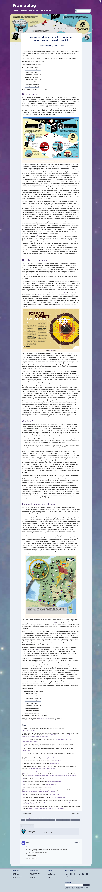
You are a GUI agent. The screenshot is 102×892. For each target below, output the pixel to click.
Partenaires (32, 877)
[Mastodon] (71, 874)
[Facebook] (67, 877)
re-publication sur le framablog (41, 58)
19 (37, 649)
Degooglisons (33, 819)
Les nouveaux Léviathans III (33, 77)
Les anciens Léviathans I (32, 84)
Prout (13, 879)
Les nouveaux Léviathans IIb (33, 74)
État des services (16, 877)
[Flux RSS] (67, 874)
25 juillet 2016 (77, 842)
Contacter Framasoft (17, 876)
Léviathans (53, 819)
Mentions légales (51, 876)
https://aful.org (58, 760)
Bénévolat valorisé (34, 876)
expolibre (51, 350)
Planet (69, 819)
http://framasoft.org (54, 763)
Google (43, 819)
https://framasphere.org (55, 794)
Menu (16, 10)
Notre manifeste (15, 874)
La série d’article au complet (31, 89)
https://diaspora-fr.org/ (59, 797)
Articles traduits (45, 10)
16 (46, 532)
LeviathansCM (58, 819)
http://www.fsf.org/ (26, 750)
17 (55, 622)
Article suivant (75, 813)
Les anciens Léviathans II (32, 87)
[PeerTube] (75, 874)
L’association (15, 873)
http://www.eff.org (30, 755)
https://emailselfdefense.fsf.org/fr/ (43, 771)
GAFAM (39, 819)
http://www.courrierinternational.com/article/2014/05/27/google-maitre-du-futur (46, 808)
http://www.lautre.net (51, 784)
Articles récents (39, 826)
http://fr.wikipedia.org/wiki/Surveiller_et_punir (33, 730)
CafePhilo (23, 819)
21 (77, 674)
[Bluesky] (83, 874)
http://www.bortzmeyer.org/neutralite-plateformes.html (42, 768)
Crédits (49, 879)
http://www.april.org (51, 757)
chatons (27, 819)
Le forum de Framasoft (35, 873)
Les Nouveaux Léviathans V (33, 82)
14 (36, 476)
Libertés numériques (51, 818)
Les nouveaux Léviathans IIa (33, 72)
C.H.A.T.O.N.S (70, 51)
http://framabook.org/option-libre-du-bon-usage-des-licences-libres (38, 745)
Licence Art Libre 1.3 (44, 718)
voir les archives (77, 888)
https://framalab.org (47, 787)
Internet (47, 819)
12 (28, 400)
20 (53, 672)
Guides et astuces (51, 874)
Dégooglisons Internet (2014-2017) (36, 818)
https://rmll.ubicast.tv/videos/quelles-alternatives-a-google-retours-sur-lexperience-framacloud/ (46, 849)
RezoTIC (78, 819)
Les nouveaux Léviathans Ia (33, 67)
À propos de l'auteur (27, 826)
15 (28, 478)
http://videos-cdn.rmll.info (31, 858)
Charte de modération (34, 879)
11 (75, 376)
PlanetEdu (73, 819)
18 (50, 647)
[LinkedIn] (87, 874)
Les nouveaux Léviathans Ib (33, 70)
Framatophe (44, 45)
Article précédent (27, 813)
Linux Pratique (39, 720)
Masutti (64, 819)
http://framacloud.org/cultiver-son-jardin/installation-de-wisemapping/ (39, 791)
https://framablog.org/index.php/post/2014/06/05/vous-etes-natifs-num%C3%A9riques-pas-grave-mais (52, 775)
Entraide (49, 873)
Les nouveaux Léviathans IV (33, 79)
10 (44, 364)
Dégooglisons (55, 51)
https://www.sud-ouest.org (54, 781)
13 (50, 428)
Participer (32, 874)
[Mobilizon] (79, 874)
